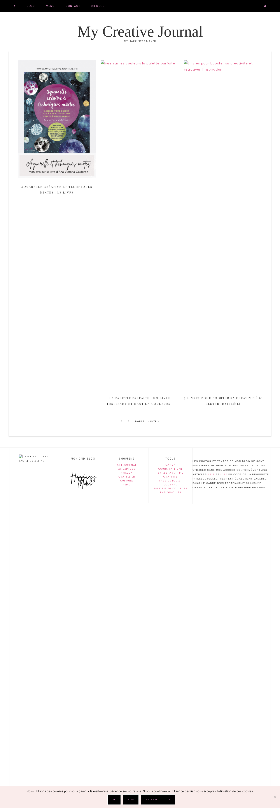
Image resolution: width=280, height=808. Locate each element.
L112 (223, 474)
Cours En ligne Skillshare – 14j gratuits (171, 472)
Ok (114, 799)
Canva (171, 465)
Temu (127, 484)
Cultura (126, 480)
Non (131, 799)
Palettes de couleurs (170, 488)
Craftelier (127, 476)
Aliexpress (126, 469)
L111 (211, 474)
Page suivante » (147, 421)
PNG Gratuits (170, 492)
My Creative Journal (140, 31)
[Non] (274, 797)
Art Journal (127, 465)
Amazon (127, 472)
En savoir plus (157, 799)
